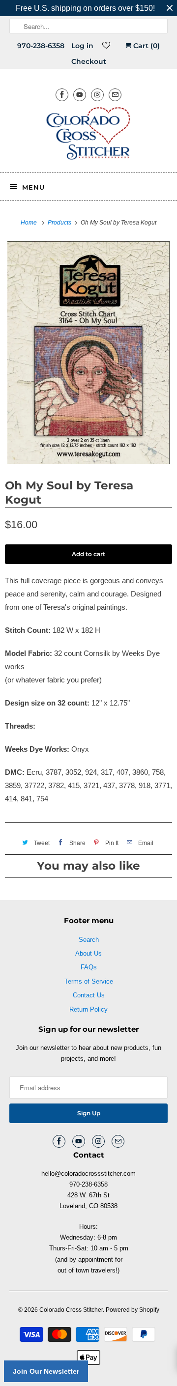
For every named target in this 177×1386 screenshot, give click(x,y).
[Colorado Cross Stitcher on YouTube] (79, 95)
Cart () (145, 45)
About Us (88, 953)
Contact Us (89, 995)
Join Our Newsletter (46, 1371)
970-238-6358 (40, 45)
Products (60, 222)
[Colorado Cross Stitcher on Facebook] (62, 95)
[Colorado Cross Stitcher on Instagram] (97, 95)
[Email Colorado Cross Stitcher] (115, 95)
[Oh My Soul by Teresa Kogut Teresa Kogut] (88, 352)
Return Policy (88, 1009)
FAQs (89, 967)
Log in (82, 45)
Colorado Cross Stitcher (71, 1309)
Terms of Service (88, 981)
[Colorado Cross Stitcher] (88, 135)
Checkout (88, 61)
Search (89, 939)
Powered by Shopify (132, 1309)
